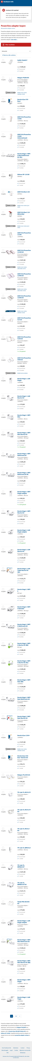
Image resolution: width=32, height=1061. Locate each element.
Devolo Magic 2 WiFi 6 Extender (23, 607)
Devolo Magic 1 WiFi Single (23, 980)
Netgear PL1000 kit (23, 775)
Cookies (16, 1050)
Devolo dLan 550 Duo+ (22, 100)
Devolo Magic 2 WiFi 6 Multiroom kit (23, 625)
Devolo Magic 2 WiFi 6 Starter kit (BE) (23, 644)
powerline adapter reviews (22, 1035)
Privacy (28, 1048)
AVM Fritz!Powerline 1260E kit (24, 297)
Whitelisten (22, 1052)
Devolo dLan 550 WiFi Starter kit (17, 1031)
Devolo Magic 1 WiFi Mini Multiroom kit (23, 940)
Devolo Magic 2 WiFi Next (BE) (23, 681)
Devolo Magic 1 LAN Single (23, 379)
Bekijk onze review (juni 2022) (23, 206)
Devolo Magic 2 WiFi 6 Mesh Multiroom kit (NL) (23, 155)
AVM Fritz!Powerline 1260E (24, 118)
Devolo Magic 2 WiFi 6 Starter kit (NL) (23, 662)
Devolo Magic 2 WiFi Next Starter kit (23, 717)
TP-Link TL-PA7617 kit (23, 829)
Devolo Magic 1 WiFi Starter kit (23, 512)
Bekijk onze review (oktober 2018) (22, 93)
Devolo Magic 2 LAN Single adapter (23, 531)
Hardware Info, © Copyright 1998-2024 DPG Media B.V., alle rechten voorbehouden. (16, 1057)
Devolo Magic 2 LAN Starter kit (23, 550)
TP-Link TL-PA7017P (24, 792)
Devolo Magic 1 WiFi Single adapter (23, 492)
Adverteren (15, 1048)
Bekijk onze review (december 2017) (22, 267)
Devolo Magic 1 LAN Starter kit (23, 397)
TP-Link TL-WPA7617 (24, 848)
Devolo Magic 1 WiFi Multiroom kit (23, 454)
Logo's (11, 1050)
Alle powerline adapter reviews (8, 28)
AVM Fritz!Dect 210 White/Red (23, 213)
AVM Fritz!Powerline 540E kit (24, 359)
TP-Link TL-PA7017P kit (24, 810)
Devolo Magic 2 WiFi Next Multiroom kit (23, 698)
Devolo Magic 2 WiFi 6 (23, 590)
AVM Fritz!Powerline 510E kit (24, 338)
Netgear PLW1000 (23, 78)
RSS (7, 1052)
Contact (22, 1048)
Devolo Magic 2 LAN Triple (23, 998)
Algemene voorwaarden (25, 1050)
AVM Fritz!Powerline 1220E (24, 233)
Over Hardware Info (6, 1048)
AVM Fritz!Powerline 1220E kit (24, 251)
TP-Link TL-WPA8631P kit (22, 883)
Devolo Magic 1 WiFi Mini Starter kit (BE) (23, 961)
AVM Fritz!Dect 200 (23, 192)
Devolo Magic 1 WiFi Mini (23, 416)
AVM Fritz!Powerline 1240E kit (24, 275)
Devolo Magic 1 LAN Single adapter (23, 921)
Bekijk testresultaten (22, 373)
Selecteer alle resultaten (9, 55)
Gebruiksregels (4, 1050)
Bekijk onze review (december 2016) (22, 289)
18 (16, 1016)
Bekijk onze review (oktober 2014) (22, 749)
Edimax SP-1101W (23, 174)
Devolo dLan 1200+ (23, 735)
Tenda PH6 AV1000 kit (23, 902)
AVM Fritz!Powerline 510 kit (24, 319)
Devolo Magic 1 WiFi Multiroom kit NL (23, 473)
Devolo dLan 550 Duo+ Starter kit (22, 757)
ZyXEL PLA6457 (22, 60)
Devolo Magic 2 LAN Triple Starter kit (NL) (23, 570)
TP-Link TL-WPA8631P (21, 866)
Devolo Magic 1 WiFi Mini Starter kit (23, 433)
